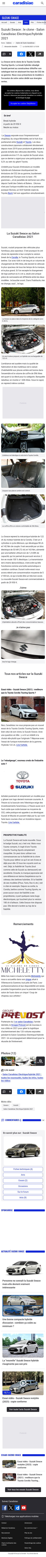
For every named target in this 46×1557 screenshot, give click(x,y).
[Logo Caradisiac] (23, 5)
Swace (7, 135)
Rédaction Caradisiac (8, 1528)
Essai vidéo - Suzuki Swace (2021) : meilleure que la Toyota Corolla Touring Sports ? (29, 1477)
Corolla (15, 257)
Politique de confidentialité (33, 1538)
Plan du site (28, 1533)
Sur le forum (23, 1192)
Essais (12, 22)
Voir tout (40, 1062)
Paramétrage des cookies (33, 1543)
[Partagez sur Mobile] (40, 53)
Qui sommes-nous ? (31, 1528)
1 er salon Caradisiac (23, 1022)
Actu (26, 22)
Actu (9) (23, 1197)
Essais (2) (23, 1180)
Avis (19, 22)
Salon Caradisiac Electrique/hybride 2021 (18, 1109)
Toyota (28, 142)
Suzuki (19, 142)
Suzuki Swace (10, 17)
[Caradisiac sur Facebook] (5, 1508)
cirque (28, 979)
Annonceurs (28, 1523)
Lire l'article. (22, 745)
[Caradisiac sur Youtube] (23, 1508)
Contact (4, 1523)
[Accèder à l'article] (23, 1267)
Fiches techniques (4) (23, 1169)
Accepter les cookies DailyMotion (23, 103)
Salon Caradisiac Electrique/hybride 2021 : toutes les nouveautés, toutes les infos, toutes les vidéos (22, 1077)
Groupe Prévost (18, 1025)
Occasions (23, 1186)
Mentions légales (7, 1538)
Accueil (4, 22)
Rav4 (10, 193)
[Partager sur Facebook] (21, 53)
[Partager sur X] (31, 53)
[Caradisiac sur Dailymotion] (17, 1508)
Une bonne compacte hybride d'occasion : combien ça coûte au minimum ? (19, 1322)
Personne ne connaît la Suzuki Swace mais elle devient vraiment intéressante (21, 1284)
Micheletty (36, 976)
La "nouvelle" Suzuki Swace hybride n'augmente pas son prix (20, 1362)
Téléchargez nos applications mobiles (21, 1516)
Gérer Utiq (28, 1548)
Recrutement (6, 1533)
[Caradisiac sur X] (11, 1508)
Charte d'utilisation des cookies (9, 1544)
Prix (32, 22)
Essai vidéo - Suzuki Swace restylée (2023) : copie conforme (20, 1400)
